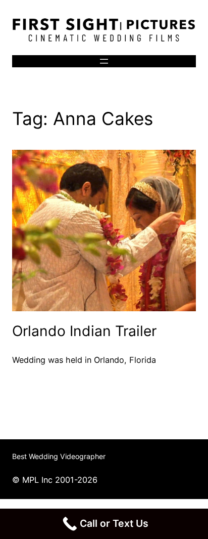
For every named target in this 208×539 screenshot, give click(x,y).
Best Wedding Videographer (59, 456)
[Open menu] (104, 61)
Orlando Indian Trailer (84, 331)
